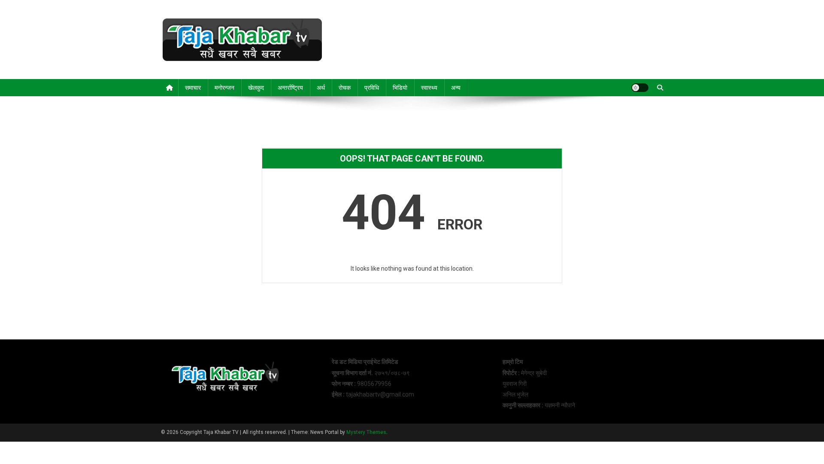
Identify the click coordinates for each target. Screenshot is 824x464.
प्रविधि (371, 87)
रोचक (345, 87)
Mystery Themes (366, 432)
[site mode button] (639, 87)
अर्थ (321, 87)
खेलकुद (256, 87)
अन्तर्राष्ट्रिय (290, 87)
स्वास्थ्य (429, 87)
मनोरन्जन (224, 87)
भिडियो (400, 87)
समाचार (193, 87)
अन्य (455, 87)
